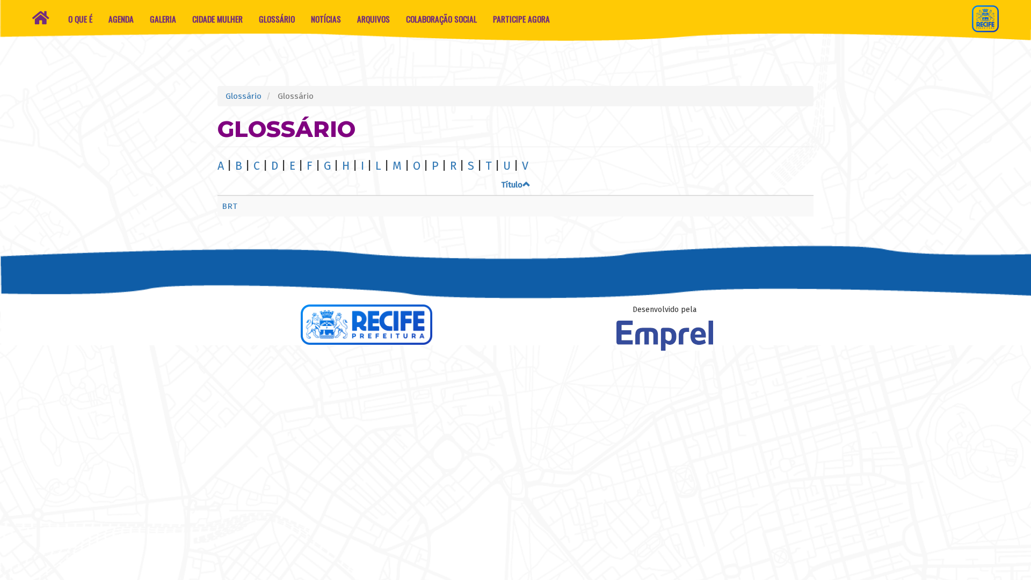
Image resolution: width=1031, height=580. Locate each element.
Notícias (326, 19)
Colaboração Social (441, 19)
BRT (229, 206)
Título (511, 185)
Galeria (163, 19)
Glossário (277, 19)
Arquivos (373, 19)
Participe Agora (521, 19)
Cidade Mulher (217, 19)
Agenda (121, 19)
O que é (80, 19)
